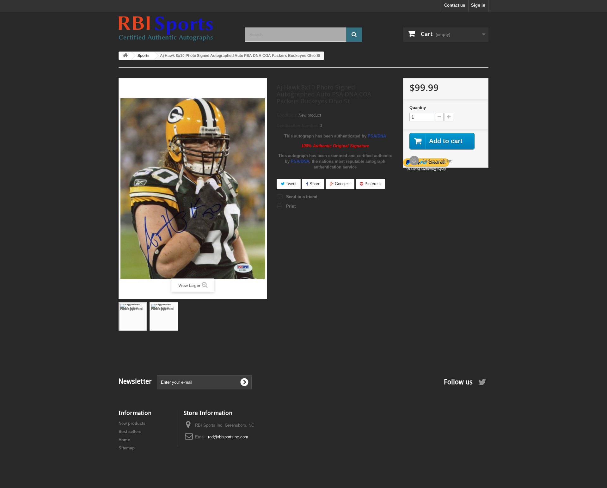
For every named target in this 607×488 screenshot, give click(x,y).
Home (124, 439)
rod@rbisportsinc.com (228, 437)
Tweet (291, 183)
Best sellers (130, 431)
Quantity (417, 107)
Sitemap (127, 448)
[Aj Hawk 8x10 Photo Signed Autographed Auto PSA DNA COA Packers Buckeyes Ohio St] (133, 322)
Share (314, 183)
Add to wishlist (436, 161)
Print (291, 206)
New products (132, 423)
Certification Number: (297, 125)
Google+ (342, 183)
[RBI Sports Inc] (177, 28)
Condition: (287, 115)
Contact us (454, 5)
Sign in (478, 5)
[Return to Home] (125, 56)
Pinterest (372, 183)
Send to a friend (301, 196)
